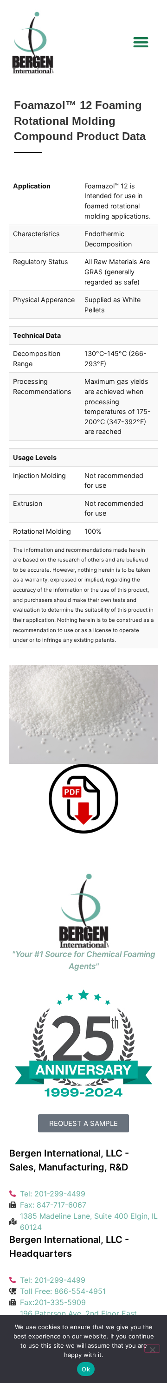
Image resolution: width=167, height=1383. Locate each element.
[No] (152, 1348)
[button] (141, 42)
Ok (86, 1369)
